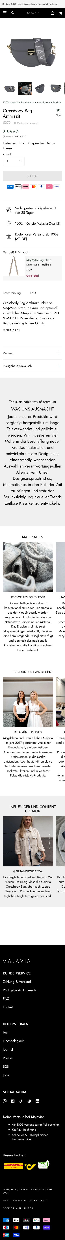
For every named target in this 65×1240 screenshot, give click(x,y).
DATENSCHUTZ (38, 1200)
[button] (32, 134)
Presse (8, 1057)
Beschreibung (12, 293)
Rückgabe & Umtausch (17, 366)
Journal (8, 1049)
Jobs (6, 1074)
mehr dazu (11, 330)
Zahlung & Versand (17, 981)
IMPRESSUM (19, 1200)
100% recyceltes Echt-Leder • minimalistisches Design (32, 102)
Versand (8, 353)
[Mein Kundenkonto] (52, 13)
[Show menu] (5, 13)
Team (6, 1032)
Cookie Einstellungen (18, 1208)
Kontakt (8, 1007)
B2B (6, 1066)
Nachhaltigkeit (13, 1040)
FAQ (33, 293)
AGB (5, 1200)
